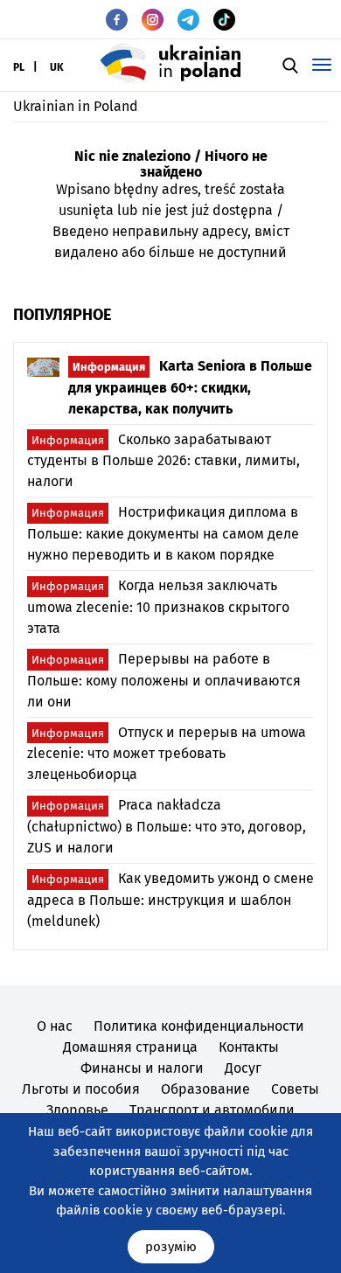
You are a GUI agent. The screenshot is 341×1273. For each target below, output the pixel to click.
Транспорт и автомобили (212, 1110)
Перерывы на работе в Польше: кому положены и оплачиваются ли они (164, 680)
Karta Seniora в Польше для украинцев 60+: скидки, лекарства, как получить (190, 387)
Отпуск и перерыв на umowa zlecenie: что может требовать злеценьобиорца (166, 753)
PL (18, 67)
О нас (55, 1026)
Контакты (249, 1047)
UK (57, 67)
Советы (295, 1089)
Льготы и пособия (81, 1089)
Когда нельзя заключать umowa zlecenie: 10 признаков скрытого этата (158, 606)
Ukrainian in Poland (75, 106)
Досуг (243, 1068)
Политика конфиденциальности (199, 1026)
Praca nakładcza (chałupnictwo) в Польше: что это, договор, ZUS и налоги (166, 826)
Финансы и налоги (142, 1068)
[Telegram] (188, 20)
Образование (205, 1089)
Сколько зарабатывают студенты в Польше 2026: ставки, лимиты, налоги (163, 460)
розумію (171, 1247)
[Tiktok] (224, 20)
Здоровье (77, 1110)
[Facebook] (117, 20)
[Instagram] (153, 20)
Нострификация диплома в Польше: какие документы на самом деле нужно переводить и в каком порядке (163, 533)
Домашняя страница (130, 1047)
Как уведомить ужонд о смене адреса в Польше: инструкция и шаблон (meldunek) (170, 899)
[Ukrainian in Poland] (170, 63)
